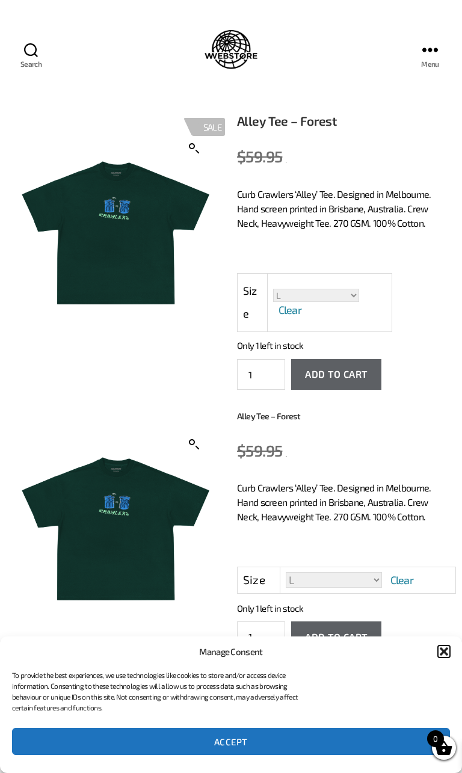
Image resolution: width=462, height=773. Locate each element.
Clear (290, 309)
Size (250, 302)
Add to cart (336, 374)
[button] (444, 651)
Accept (231, 741)
